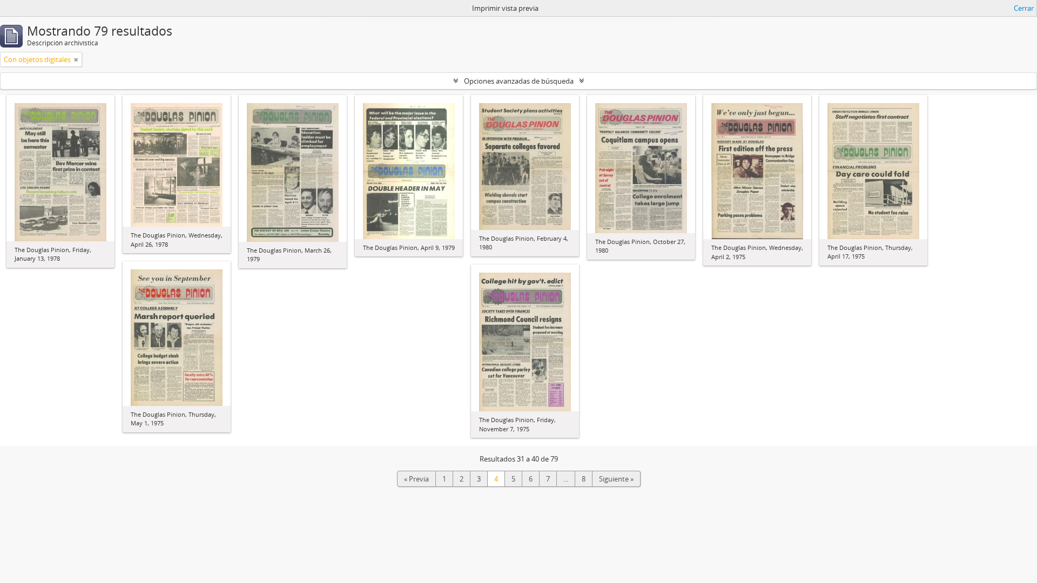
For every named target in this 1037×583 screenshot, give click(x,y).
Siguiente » (616, 479)
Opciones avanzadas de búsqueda (519, 81)
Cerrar (1024, 8)
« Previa (416, 479)
